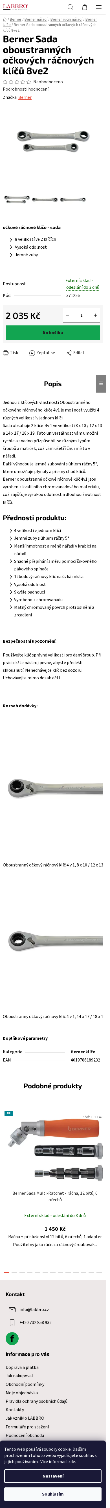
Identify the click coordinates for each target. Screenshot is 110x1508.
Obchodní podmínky (25, 1384)
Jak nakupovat (20, 1376)
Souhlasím (53, 1494)
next (99, 1146)
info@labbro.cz (34, 1309)
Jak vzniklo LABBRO (25, 1418)
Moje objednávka (22, 1393)
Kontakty (15, 1410)
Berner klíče (83, 1052)
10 (83, 1272)
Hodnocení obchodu (25, 1435)
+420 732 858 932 (35, 1322)
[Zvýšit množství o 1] (95, 315)
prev (5, 1146)
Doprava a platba (22, 1367)
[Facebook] (12, 1338)
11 (91, 1272)
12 (99, 1272)
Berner (25, 97)
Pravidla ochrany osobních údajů (36, 1401)
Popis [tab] (53, 383)
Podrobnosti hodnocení (26, 89)
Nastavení (53, 1476)
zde (71, 1462)
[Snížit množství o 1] (67, 315)
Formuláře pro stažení (27, 1427)
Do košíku (53, 333)
